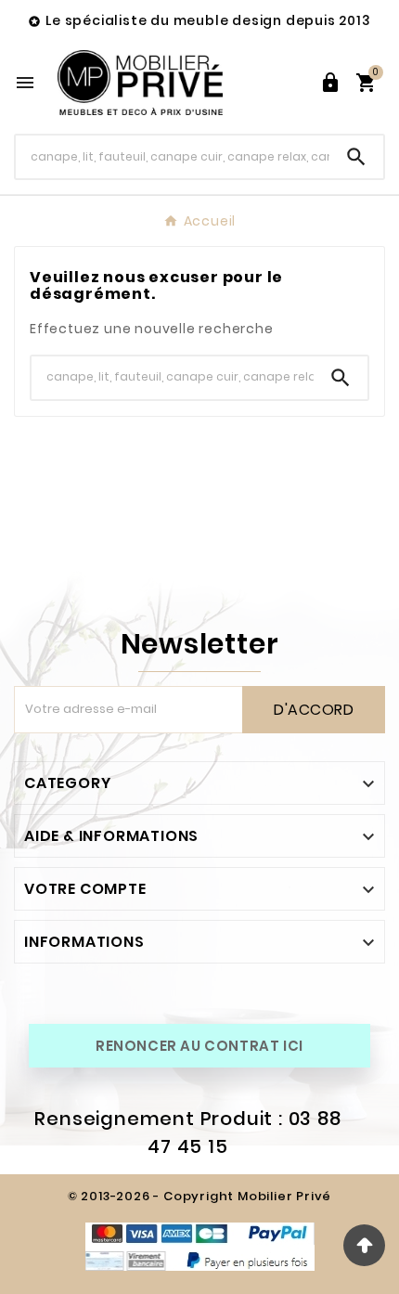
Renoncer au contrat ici (199, 1045)
